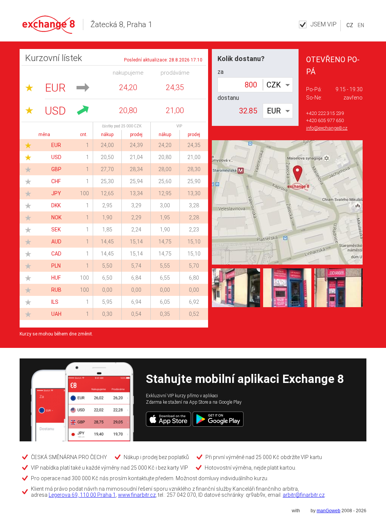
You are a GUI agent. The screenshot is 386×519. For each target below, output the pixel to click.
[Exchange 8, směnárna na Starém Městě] (338, 287)
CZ (349, 25)
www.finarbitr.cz (137, 495)
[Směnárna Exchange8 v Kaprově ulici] (236, 287)
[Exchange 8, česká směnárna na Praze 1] (287, 287)
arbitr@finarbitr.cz (304, 495)
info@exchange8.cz (327, 128)
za (221, 71)
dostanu (228, 97)
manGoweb (328, 510)
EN (361, 25)
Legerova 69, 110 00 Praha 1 (82, 495)
